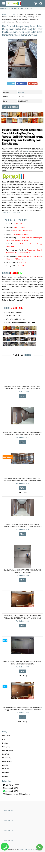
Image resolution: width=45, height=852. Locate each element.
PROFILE (5, 772)
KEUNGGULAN (8, 750)
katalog (5, 743)
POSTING (12, 14)
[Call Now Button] (39, 847)
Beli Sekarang (11, 107)
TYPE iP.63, (7, 213)
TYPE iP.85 (16, 213)
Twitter (12, 84)
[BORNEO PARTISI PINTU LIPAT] (13, 5)
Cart (3, 739)
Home (4, 14)
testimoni (5, 776)
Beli (23, 396)
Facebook (22, 84)
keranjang (6, 747)
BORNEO (13, 273)
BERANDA (6, 736)
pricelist (5, 765)
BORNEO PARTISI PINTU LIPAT (28, 850)
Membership (6, 758)
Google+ (33, 84)
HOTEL (27, 151)
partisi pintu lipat (8, 810)
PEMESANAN (7, 761)
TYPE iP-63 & (9, 219)
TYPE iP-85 (21, 219)
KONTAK (5, 754)
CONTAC (13, 308)
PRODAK (5, 769)
